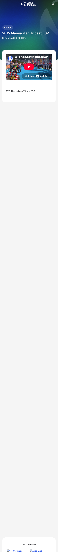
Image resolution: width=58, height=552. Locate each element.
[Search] (53, 4)
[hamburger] (4, 4)
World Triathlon (28, 4)
